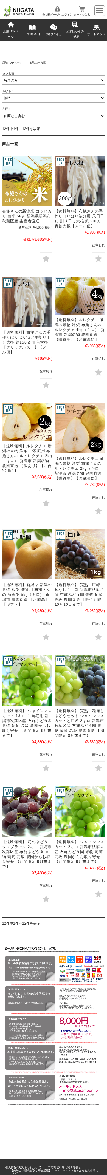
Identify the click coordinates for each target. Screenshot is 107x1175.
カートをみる (82, 14)
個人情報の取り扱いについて (23, 1167)
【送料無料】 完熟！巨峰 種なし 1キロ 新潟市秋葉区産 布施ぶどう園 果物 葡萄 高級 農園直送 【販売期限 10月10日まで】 (79, 594)
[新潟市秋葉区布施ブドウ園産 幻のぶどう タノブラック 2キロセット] (27, 811)
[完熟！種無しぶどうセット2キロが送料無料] (80, 680)
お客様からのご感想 (75, 34)
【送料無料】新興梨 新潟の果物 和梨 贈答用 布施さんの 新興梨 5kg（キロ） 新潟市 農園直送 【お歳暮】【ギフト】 (27, 594)
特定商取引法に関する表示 (64, 1167)
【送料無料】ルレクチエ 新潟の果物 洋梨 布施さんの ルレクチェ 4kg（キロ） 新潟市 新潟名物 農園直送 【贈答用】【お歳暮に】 (80, 330)
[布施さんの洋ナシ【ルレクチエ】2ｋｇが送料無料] (27, 422)
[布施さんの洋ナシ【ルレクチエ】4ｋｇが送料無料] (80, 296)
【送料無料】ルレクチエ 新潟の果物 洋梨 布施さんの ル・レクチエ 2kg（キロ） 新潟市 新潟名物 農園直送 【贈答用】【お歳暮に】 (79, 468)
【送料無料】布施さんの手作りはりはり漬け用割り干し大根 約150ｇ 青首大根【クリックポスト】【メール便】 (26, 342)
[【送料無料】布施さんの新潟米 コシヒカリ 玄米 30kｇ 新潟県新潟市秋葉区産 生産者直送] (27, 181)
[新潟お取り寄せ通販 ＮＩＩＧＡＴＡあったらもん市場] (19, 15)
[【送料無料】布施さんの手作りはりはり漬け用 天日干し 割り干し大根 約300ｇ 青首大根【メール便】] (80, 181)
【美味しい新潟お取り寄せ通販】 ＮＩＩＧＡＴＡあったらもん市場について (54, 1172)
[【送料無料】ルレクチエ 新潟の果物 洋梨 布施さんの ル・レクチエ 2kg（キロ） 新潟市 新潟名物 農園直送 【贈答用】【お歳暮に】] (80, 428)
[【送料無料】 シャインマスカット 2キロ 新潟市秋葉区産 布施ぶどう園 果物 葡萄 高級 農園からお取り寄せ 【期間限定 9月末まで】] (27, 680)
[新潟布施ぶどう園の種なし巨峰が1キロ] (80, 554)
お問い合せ (53, 34)
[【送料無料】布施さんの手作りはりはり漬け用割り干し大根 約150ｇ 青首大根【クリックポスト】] (27, 302)
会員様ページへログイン (57, 14)
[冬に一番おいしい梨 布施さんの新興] (27, 554)
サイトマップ (96, 34)
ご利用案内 (32, 34)
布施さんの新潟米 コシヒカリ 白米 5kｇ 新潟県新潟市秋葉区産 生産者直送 (27, 216)
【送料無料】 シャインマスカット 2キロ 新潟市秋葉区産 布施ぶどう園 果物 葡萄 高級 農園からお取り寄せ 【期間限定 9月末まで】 (79, 852)
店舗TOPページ (10, 34)
